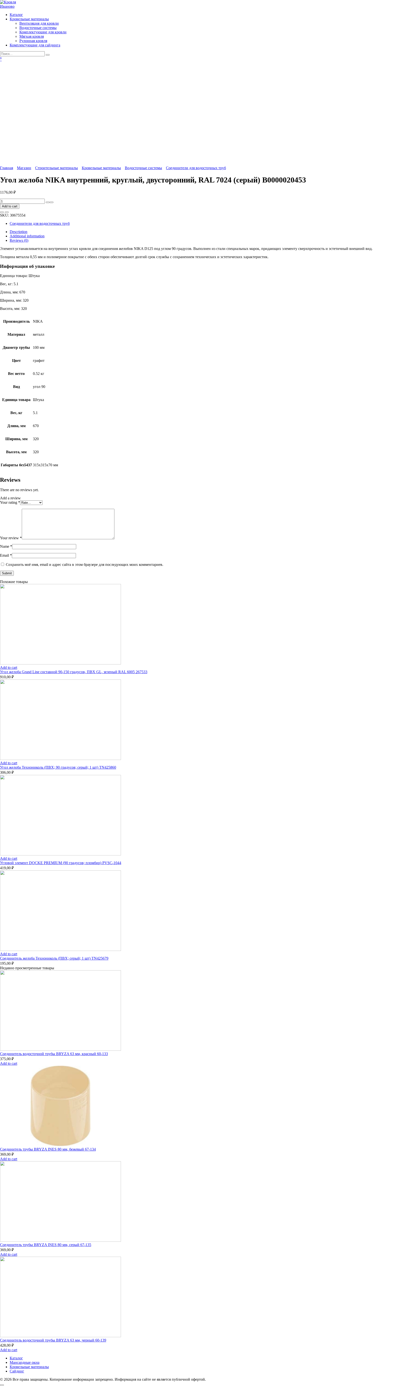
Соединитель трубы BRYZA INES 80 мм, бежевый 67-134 (48, 1149)
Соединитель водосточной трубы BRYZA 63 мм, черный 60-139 (53, 1340)
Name (6, 546)
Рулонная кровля (33, 41)
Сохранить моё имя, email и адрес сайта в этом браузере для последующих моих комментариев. (84, 564)
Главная (6, 168)
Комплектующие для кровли (43, 32)
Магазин (24, 168)
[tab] (214, 232)
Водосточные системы (38, 28)
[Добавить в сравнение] (7, 212)
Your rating (10, 502)
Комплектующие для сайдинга (35, 45)
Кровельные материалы (29, 19)
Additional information (27, 236)
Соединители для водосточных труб (196, 168)
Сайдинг (17, 1371)
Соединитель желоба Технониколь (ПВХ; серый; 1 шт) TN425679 (54, 958)
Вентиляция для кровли (39, 23)
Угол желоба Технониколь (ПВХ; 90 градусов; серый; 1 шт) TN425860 (58, 767)
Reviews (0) (19, 240)
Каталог (16, 15)
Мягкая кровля (31, 36)
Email (6, 555)
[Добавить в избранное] (2, 212)
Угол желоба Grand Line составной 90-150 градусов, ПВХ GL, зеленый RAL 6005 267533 (73, 672)
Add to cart (9, 206)
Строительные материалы (56, 168)
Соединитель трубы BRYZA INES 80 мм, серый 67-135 (45, 1245)
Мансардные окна (24, 1362)
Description (18, 232)
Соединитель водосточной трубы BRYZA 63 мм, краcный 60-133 (54, 1054)
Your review (11, 538)
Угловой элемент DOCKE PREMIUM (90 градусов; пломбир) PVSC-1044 (60, 863)
